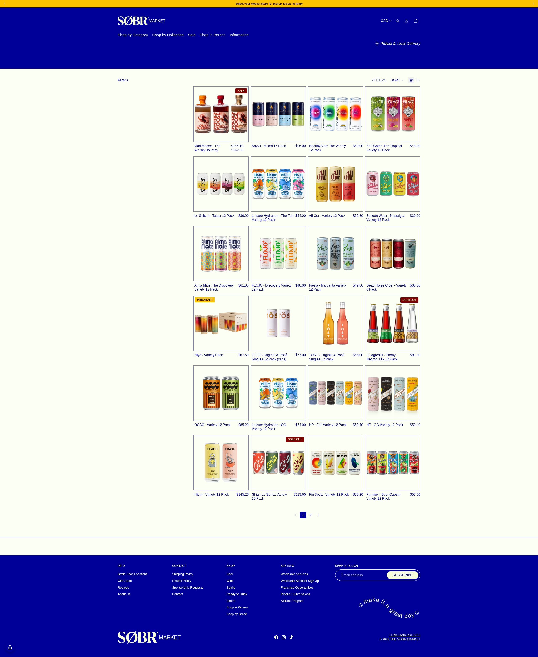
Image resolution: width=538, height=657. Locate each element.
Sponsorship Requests (187, 587)
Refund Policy (181, 581)
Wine (230, 581)
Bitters (231, 601)
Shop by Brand (237, 614)
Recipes (123, 587)
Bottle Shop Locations (133, 574)
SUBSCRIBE (403, 575)
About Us (124, 594)
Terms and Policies (404, 635)
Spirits (231, 587)
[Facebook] (276, 637)
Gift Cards (125, 581)
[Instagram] (283, 637)
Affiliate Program (292, 601)
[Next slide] (242, 114)
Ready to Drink (237, 594)
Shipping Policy (182, 574)
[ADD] (243, 136)
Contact (177, 594)
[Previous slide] (200, 114)
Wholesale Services (294, 574)
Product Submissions (295, 594)
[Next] (318, 515)
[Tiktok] (291, 637)
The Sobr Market (405, 639)
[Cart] (415, 20)
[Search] (397, 20)
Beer (230, 574)
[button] (397, 80)
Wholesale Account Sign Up (300, 581)
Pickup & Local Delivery (400, 43)
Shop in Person (237, 607)
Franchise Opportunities (297, 587)
